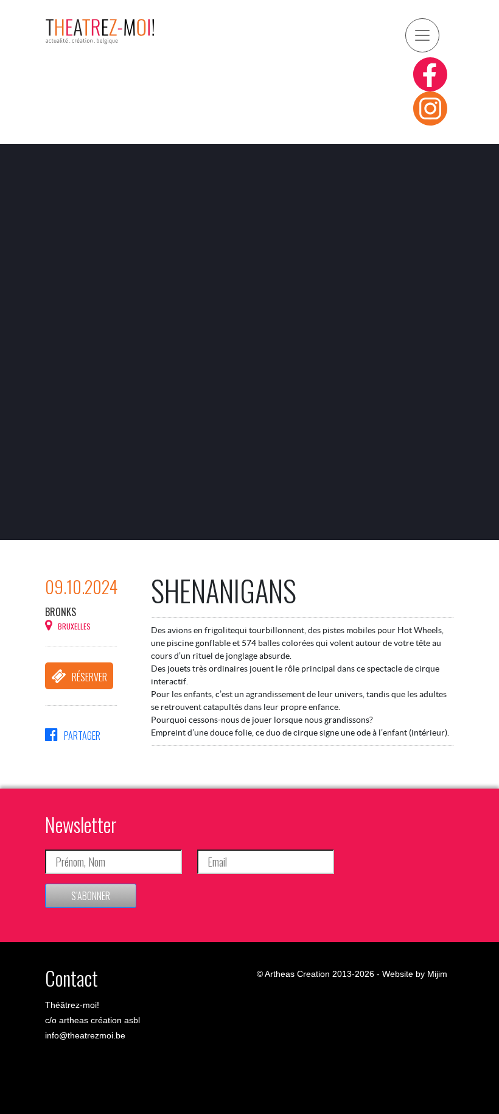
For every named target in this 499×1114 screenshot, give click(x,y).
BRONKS (60, 612)
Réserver (89, 677)
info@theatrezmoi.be (85, 1035)
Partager (82, 735)
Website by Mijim (414, 974)
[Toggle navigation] (422, 35)
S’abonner (90, 896)
